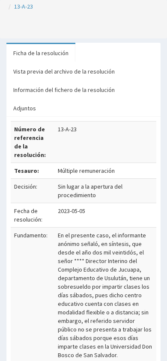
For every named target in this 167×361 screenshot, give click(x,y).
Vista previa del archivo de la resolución (64, 71)
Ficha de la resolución (41, 53)
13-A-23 (23, 6)
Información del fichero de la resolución (64, 90)
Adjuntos (24, 108)
